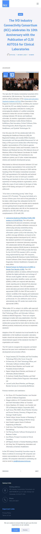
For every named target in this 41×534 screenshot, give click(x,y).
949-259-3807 (14, 501)
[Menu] (38, 4)
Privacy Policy (6, 513)
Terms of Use (6, 515)
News (20, 14)
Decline (25, 530)
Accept (16, 530)
